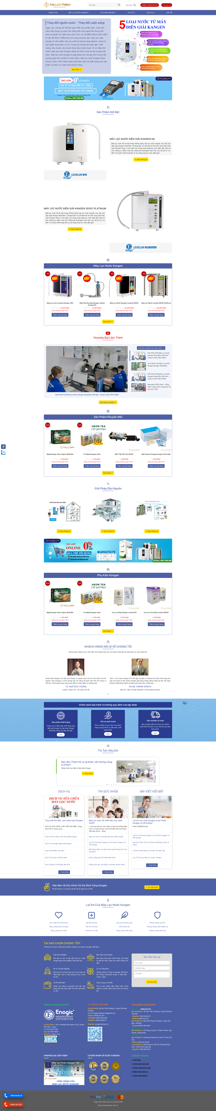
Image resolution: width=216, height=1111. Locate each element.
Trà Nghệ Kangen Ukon (92, 454)
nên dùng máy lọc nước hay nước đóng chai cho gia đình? (108, 850)
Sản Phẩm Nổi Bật (108, 112)
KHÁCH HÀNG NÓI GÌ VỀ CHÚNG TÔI (108, 646)
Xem (60, 735)
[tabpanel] (76, 675)
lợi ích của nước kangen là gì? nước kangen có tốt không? (107, 843)
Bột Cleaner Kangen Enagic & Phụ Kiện (156, 454)
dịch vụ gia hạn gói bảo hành (56, 857)
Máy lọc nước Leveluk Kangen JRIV (60, 303)
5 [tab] (116, 784)
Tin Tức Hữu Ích (108, 750)
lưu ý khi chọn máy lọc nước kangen (147, 857)
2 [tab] (109, 784)
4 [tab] (113, 784)
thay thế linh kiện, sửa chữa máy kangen (61, 837)
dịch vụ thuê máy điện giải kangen (58, 844)
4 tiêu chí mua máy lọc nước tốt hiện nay (149, 851)
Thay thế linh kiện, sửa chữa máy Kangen (64, 820)
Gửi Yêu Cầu (151, 982)
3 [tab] (111, 784)
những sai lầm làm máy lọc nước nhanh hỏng (107, 864)
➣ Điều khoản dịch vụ (140, 1072)
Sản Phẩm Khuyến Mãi (108, 417)
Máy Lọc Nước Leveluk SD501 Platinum (156, 303)
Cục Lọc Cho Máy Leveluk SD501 (156, 612)
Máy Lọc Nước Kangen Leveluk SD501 (124, 303)
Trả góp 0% (167, 5)
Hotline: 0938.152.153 (150, 5)
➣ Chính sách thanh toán (141, 1068)
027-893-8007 (52, 1032)
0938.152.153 (99, 1015)
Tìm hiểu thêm (152, 887)
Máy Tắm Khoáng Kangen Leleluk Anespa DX (92, 304)
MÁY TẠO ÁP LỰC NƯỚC (124, 454)
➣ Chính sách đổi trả (139, 1076)
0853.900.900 (101, 1018)
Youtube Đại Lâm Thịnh (108, 337)
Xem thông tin (141, 159)
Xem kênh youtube (107, 402)
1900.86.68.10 (100, 1020)
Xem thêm (76, 70)
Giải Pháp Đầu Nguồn (108, 488)
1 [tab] (108, 694)
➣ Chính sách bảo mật (140, 1064)
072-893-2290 (52, 1029)
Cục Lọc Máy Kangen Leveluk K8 (124, 612)
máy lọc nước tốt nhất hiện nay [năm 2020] (106, 837)
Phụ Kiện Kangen (108, 575)
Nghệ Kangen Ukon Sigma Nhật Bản (60, 454)
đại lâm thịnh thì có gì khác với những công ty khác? (151, 843)
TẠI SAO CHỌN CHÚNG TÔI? (62, 943)
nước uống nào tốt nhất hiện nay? (102, 857)
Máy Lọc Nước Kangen (108, 265)
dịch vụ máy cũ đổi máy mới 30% (57, 864)
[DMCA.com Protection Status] (50, 1039)
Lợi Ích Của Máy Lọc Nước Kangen (108, 905)
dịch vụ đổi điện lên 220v (54, 851)
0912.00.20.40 (143, 1042)
